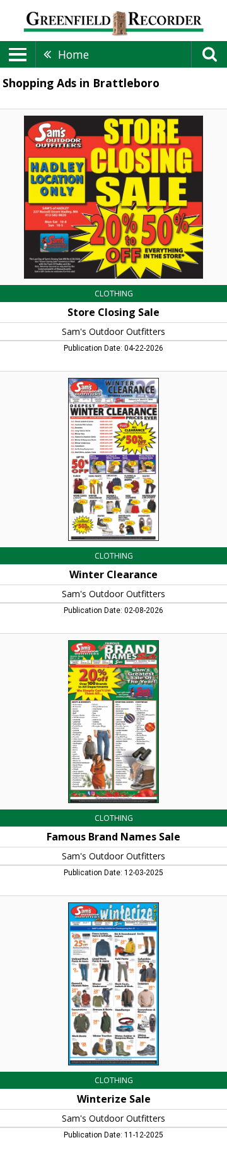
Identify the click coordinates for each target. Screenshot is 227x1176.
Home (73, 54)
